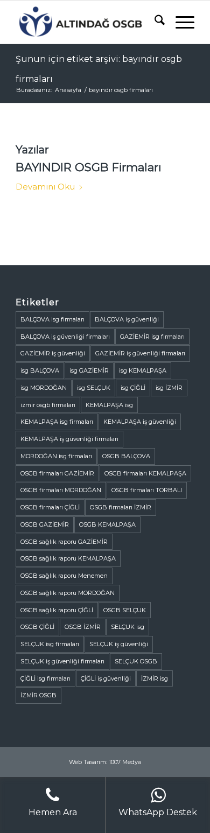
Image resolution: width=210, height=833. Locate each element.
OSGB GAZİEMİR (44, 524)
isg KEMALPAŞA (142, 370)
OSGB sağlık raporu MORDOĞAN (67, 593)
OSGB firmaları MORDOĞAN (60, 490)
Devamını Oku (45, 186)
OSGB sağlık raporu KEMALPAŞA (68, 558)
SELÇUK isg (127, 627)
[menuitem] (154, 22)
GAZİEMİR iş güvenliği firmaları (140, 353)
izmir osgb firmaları (47, 405)
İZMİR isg (154, 678)
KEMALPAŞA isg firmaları (56, 421)
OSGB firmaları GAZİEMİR (57, 473)
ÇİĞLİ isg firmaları (45, 678)
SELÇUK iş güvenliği (118, 644)
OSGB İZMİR (83, 627)
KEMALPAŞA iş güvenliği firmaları (69, 439)
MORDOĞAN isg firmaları (56, 456)
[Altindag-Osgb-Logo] (87, 22)
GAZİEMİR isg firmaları (152, 336)
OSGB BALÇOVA (126, 456)
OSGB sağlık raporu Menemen (64, 575)
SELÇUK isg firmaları (49, 644)
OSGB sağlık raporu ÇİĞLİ (56, 610)
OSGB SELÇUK (124, 610)
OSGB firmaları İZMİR (120, 507)
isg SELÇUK (93, 387)
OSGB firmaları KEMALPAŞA (145, 473)
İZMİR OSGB (38, 695)
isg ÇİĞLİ (133, 387)
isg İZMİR (169, 387)
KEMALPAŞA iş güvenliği (139, 421)
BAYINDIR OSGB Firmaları (89, 167)
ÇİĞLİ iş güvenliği (106, 678)
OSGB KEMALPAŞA (107, 524)
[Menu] (179, 22)
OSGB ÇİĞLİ (37, 627)
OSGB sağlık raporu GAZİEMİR (64, 541)
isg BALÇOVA (39, 370)
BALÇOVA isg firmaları (52, 319)
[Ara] (154, 22)
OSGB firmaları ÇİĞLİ (50, 507)
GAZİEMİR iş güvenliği (52, 353)
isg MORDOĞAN (43, 387)
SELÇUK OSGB (136, 661)
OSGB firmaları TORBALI (146, 490)
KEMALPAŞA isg (109, 405)
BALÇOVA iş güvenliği (127, 319)
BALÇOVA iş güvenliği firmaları (65, 336)
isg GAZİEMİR (89, 370)
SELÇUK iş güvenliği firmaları (62, 661)
